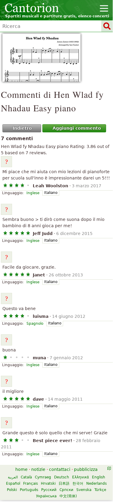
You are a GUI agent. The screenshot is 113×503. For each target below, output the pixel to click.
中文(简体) (68, 496)
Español (13, 483)
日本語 (64, 483)
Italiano (50, 193)
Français (30, 483)
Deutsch (61, 477)
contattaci (59, 469)
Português (29, 490)
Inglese (32, 193)
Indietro (22, 128)
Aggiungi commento (77, 128)
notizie (38, 469)
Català (26, 477)
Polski (12, 490)
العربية (13, 477)
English (98, 477)
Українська (46, 496)
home (21, 469)
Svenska (83, 490)
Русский (48, 490)
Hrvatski (48, 483)
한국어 (77, 483)
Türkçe (100, 490)
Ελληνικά (80, 477)
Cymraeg (43, 477)
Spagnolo (34, 323)
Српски (66, 490)
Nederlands (96, 483)
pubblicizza (86, 469)
